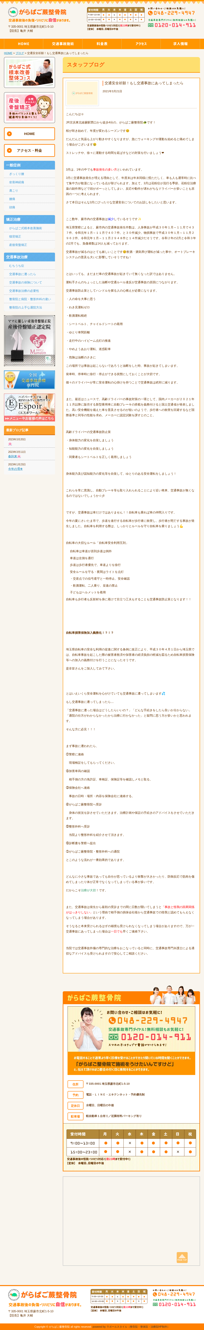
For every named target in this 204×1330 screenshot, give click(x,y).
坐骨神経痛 (16, 182)
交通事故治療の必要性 (24, 290)
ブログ (20, 53)
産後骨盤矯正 (18, 244)
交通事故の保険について (25, 282)
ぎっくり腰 (16, 174)
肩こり (13, 190)
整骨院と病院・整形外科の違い (30, 299)
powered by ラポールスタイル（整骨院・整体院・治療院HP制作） (131, 1326)
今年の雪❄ (15, 468)
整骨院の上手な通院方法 (25, 307)
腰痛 (12, 199)
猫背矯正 (15, 236)
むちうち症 (16, 265)
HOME (8, 53)
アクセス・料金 (29, 150)
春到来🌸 (14, 456)
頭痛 (12, 207)
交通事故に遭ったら (22, 274)
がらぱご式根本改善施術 (25, 228)
